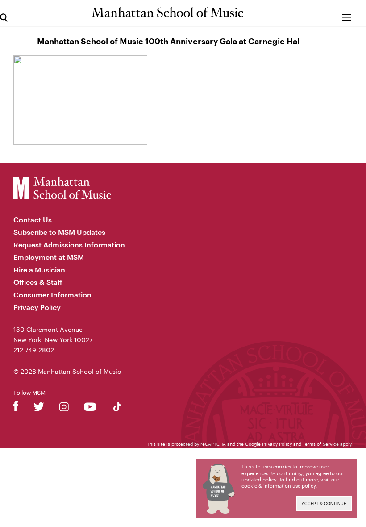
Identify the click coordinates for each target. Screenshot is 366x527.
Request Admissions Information (69, 244)
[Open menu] (346, 13)
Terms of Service (321, 444)
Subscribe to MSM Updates (59, 232)
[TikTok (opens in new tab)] (117, 408)
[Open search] (4, 13)
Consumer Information (52, 294)
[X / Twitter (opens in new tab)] (38, 408)
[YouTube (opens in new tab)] (90, 408)
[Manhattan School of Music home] (167, 12)
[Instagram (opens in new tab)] (64, 408)
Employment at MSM (48, 257)
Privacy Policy (37, 307)
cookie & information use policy (278, 486)
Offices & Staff (37, 282)
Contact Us (32, 219)
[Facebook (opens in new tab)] (15, 408)
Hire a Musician (39, 269)
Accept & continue (324, 504)
